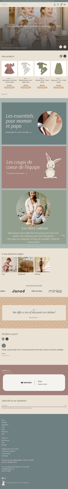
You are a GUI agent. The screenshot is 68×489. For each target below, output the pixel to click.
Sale (3, 434)
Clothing (37, 274)
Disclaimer (5, 456)
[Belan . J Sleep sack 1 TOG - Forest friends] (58, 68)
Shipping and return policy (10, 449)
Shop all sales (32, 317)
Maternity (5, 431)
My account (5, 440)
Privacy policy (6, 453)
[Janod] (8, 291)
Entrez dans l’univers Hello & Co (9, 48)
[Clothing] (42, 264)
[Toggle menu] (64, 4)
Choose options (9, 87)
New (3, 420)
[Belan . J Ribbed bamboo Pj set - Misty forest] (26, 68)
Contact (4, 445)
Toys (3, 274)
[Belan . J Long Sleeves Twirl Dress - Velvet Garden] (9, 68)
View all (4, 94)
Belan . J (9, 78)
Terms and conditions (8, 451)
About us (4, 438)
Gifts (3, 429)
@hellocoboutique (7, 372)
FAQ (3, 442)
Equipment (21, 274)
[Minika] (45, 291)
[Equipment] (26, 264)
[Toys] (9, 264)
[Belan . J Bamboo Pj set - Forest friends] (42, 68)
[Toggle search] (58, 4)
